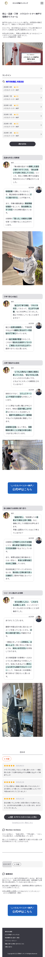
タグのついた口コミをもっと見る (23, 817)
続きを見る (22, 144)
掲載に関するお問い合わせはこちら (14, 943)
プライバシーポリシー (11, 940)
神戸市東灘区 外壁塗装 (15, 81)
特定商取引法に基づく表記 (12, 937)
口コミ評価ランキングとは (12, 934)
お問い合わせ (8, 946)
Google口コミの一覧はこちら (22, 822)
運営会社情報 (8, 931)
